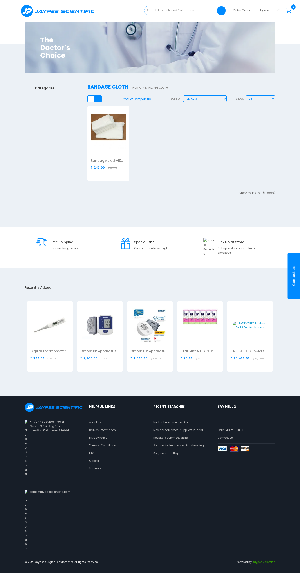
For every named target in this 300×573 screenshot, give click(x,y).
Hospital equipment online (170, 438)
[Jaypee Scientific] (58, 11)
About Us (95, 422)
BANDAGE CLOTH (156, 87)
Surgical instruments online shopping (178, 445)
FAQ (91, 453)
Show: (239, 98)
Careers (94, 461)
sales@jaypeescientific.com (50, 492)
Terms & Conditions (102, 445)
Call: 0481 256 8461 (230, 430)
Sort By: (176, 98)
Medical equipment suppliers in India (178, 430)
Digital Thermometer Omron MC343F (49, 351)
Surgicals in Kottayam (168, 453)
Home (136, 87)
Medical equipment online (170, 422)
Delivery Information (102, 430)
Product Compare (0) (137, 99)
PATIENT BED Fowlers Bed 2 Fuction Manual (250, 351)
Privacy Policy (98, 438)
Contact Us (225, 438)
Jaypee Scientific (263, 562)
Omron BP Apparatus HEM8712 (99, 351)
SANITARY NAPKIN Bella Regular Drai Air (200, 351)
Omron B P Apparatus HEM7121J (149, 351)
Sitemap (95, 468)
